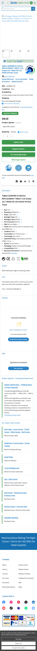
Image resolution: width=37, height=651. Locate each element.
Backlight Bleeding (11, 518)
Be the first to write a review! (18, 339)
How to (4, 569)
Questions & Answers (18, 362)
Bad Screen (8, 493)
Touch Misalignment (11, 468)
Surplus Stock (23, 565)
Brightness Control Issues (13, 443)
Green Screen (18, 429)
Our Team (5, 578)
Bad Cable (8, 429)
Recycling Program (8, 587)
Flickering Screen (20, 493)
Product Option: (11, 122)
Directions (5, 583)
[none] (18, 32)
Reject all (18, 643)
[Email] (21, 181)
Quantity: (15, 132)
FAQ (20, 583)
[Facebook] (17, 181)
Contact (5, 574)
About (4, 565)
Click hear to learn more (12, 415)
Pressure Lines (9, 495)
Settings (18, 639)
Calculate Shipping (10, 113)
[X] (29, 181)
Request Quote (24, 569)
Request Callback (24, 574)
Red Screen (26, 432)
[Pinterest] (33, 181)
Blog (20, 587)
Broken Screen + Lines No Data (15, 506)
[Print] (25, 181)
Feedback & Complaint (26, 578)
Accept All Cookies (18, 648)
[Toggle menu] (2, 3)
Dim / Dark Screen (10, 479)
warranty (14, 253)
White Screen (15, 432)
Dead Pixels (8, 457)
